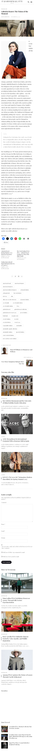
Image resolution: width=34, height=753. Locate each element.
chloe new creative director (9, 299)
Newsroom (4, 9)
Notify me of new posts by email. (11, 556)
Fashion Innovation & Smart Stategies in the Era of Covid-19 (8, 263)
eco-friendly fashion (8, 306)
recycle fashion (6, 319)
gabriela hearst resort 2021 (9, 312)
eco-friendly (6, 303)
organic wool (15, 315)
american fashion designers (10, 290)
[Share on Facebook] (12, 276)
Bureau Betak (19, 177)
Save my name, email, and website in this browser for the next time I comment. (17, 547)
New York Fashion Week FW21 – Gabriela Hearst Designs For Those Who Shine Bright (23, 253)
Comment (3, 502)
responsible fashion (7, 325)
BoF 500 (5, 296)
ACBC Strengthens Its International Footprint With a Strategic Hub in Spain (16, 440)
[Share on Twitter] (15, 276)
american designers (8, 286)
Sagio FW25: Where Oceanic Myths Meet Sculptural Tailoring (19, 743)
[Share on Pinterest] (18, 276)
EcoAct (28, 177)
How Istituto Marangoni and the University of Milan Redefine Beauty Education (17, 402)
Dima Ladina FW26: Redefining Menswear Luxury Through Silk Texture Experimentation (16, 600)
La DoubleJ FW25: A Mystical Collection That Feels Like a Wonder (20, 727)
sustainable (19, 325)
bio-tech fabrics (17, 293)
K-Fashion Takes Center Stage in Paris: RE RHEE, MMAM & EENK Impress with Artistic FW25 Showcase (20, 736)
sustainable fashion (7, 332)
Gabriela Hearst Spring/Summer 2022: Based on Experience (6, 252)
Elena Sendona (5, 16)
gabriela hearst (6, 309)
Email (3, 531)
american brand (7, 283)
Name (3, 524)
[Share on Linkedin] (22, 276)
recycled (16, 319)
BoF (15, 205)
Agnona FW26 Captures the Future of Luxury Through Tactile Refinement (18, 676)
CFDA (11, 205)
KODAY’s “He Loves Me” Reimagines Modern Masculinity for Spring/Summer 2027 (17, 478)
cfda (12, 296)
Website (3, 538)
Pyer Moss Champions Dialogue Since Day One (12, 362)
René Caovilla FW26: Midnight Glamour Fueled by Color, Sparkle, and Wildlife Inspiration (15, 639)
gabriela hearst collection (20, 309)
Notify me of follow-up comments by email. (14, 552)
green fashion (23, 312)
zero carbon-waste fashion (9, 338)
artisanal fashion (24, 290)
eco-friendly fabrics (18, 303)
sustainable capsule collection (10, 328)
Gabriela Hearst (11, 84)
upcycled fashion (20, 332)
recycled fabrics (7, 322)
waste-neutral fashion (8, 335)
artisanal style (6, 293)
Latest (3, 436)
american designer (19, 283)
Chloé (19, 91)
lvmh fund (5, 315)
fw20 (18, 306)
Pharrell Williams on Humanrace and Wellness (21, 350)
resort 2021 (17, 322)
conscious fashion (24, 299)
